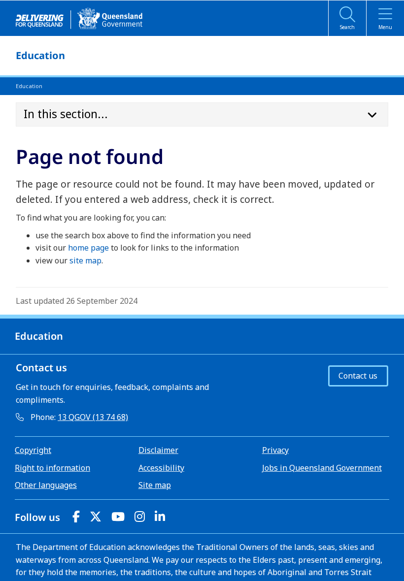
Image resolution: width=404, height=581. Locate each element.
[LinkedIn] (160, 516)
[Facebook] (76, 516)
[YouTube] (118, 516)
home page (88, 247)
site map (85, 260)
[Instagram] (140, 516)
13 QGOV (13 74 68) (93, 417)
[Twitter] (95, 516)
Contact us (357, 375)
